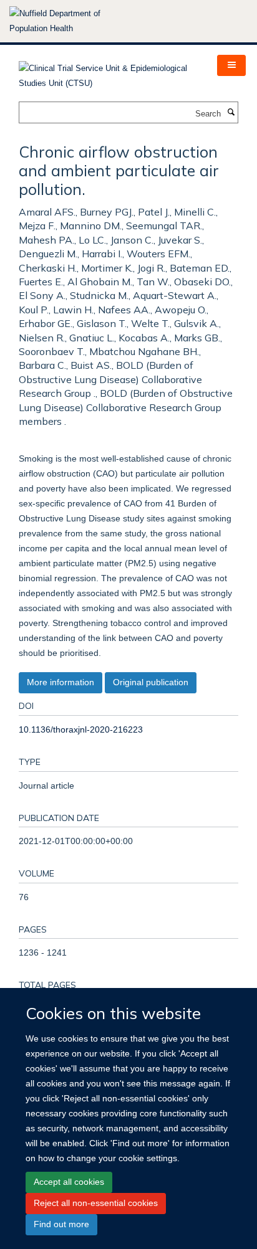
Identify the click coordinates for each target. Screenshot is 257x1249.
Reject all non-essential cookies (96, 1203)
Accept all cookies (69, 1182)
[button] (231, 65)
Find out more (61, 1224)
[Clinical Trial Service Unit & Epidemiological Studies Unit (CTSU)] (108, 72)
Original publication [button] (150, 682)
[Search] (231, 113)
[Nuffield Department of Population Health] (71, 21)
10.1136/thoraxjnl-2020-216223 (81, 729)
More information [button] (60, 682)
